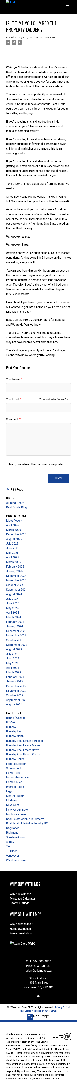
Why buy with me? (21, 894)
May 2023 (12, 663)
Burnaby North (15, 736)
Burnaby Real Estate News (22, 750)
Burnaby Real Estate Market (23, 745)
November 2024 (16, 580)
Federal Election (16, 763)
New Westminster (17, 809)
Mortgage (12, 800)
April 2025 (12, 557)
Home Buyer (13, 773)
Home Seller (14, 782)
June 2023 (12, 658)
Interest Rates (15, 786)
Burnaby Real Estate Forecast (24, 740)
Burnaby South (15, 759)
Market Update (15, 796)
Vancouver (12, 855)
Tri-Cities (12, 851)
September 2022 (16, 700)
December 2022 (16, 686)
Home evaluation (20, 928)
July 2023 (12, 654)
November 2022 (16, 691)
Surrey (10, 842)
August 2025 (14, 539)
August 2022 (14, 704)
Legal (9, 791)
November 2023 (16, 635)
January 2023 (14, 681)
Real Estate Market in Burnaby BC (27, 823)
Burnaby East (14, 731)
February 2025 (15, 566)
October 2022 (14, 695)
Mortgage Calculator (22, 898)
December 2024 (16, 576)
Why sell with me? (21, 924)
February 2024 (15, 622)
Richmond (12, 832)
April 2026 (12, 525)
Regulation (12, 828)
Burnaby (11, 727)
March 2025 (13, 562)
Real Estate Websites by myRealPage (38, 1011)
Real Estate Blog (16, 507)
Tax (8, 846)
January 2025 (14, 571)
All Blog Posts (15, 503)
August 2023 (14, 649)
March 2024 (13, 617)
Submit (59, 478)
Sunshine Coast (16, 837)
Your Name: (13, 379)
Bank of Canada (15, 717)
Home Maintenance (18, 777)
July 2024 (12, 599)
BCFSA (10, 722)
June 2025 (12, 548)
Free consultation (21, 933)
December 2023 (16, 631)
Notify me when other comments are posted (36, 464)
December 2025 (16, 534)
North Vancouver (16, 814)
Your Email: (13, 399)
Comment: (12, 419)
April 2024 (12, 612)
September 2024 (16, 589)
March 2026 (13, 530)
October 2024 (14, 585)
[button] (38, 995)
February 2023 (15, 677)
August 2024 (14, 594)
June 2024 (12, 603)
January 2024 (14, 626)
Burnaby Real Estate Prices (23, 754)
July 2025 (12, 543)
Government (13, 768)
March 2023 (13, 672)
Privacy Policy (62, 1007)
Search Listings (19, 903)
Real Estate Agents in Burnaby (25, 819)
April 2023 (12, 668)
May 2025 (12, 553)
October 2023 (14, 640)
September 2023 (16, 645)
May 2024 (12, 608)
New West (12, 805)
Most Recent (14, 520)
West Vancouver (16, 860)
